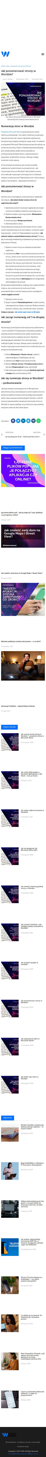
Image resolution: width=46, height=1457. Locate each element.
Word (7, 66)
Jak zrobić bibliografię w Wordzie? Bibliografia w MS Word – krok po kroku (31, 774)
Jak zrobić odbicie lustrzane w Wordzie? (32, 811)
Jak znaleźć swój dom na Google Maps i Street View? (21, 573)
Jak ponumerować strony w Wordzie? (31, 1001)
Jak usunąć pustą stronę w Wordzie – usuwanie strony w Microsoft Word (32, 736)
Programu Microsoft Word (11, 132)
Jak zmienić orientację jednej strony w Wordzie (32, 887)
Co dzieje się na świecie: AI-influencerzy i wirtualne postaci (31, 1317)
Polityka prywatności (22, 1454)
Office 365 (35, 79)
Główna (3, 66)
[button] (43, 54)
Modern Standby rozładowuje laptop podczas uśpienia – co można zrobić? (32, 1127)
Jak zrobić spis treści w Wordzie (30, 1077)
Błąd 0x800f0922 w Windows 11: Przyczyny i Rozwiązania (32, 1164)
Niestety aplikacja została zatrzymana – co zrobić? (21, 641)
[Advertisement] (23, 24)
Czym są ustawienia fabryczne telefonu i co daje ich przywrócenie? (32, 1393)
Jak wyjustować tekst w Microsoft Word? (30, 1039)
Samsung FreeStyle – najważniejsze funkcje (18, 706)
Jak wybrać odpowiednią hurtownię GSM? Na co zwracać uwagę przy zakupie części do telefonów (32, 1242)
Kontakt (11, 1454)
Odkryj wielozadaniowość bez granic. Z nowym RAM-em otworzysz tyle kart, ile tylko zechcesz (32, 1204)
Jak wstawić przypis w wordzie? (29, 963)
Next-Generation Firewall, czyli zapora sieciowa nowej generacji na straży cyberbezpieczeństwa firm (33, 1356)
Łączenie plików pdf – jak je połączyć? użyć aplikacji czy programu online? (21, 513)
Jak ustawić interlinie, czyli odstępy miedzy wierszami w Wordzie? (32, 926)
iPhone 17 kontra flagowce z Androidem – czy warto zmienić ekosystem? (31, 1279)
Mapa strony (34, 1454)
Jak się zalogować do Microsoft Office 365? (29, 849)
